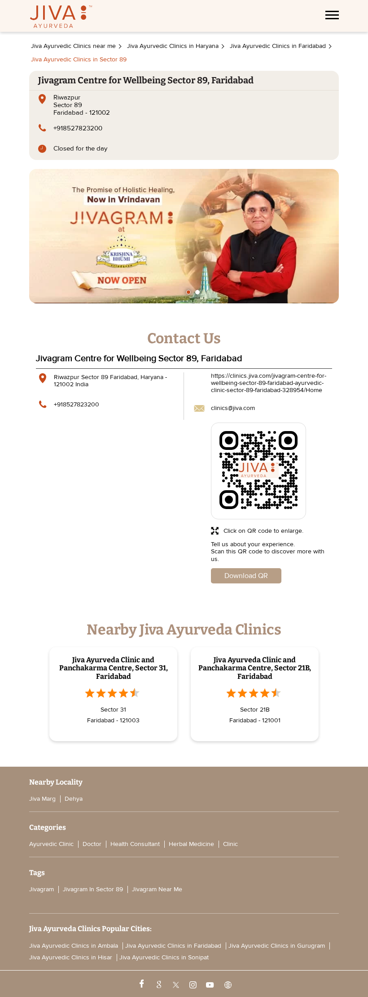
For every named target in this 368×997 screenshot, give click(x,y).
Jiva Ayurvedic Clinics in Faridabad (173, 946)
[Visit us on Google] (158, 984)
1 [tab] (188, 292)
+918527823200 (77, 128)
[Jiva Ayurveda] (61, 17)
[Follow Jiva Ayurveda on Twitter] (175, 984)
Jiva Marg (42, 799)
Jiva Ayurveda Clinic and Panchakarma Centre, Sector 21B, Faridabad (254, 668)
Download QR (246, 575)
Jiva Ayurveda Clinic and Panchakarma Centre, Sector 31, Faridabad (113, 668)
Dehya (74, 799)
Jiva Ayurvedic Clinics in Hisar (70, 957)
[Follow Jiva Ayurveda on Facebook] (141, 984)
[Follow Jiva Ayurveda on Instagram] (192, 984)
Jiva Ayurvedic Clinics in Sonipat (164, 957)
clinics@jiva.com (233, 408)
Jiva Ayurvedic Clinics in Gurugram (276, 946)
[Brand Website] (227, 984)
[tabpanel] (184, 236)
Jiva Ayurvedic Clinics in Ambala (73, 946)
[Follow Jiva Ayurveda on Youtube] (210, 984)
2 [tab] (197, 292)
